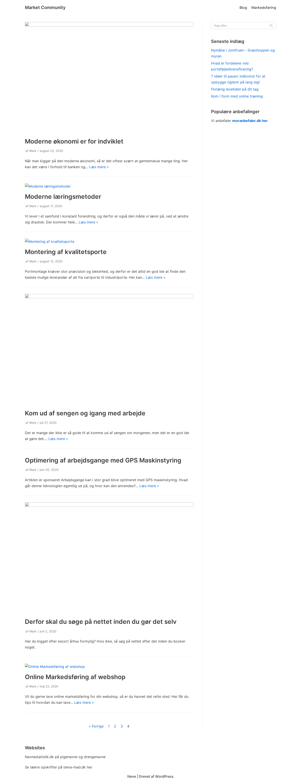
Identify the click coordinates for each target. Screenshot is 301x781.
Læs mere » (99, 167)
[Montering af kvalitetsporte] (49, 241)
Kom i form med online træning (237, 96)
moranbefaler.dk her (250, 120)
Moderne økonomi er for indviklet (74, 141)
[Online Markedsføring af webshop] (55, 666)
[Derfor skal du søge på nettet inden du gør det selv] (109, 505)
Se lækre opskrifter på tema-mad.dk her (58, 767)
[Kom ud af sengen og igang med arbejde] (109, 297)
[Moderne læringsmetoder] (48, 186)
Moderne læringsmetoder (63, 196)
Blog (243, 7)
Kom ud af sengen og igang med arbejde (85, 413)
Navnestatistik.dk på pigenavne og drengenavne (65, 757)
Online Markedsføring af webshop (75, 677)
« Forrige (96, 726)
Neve (131, 776)
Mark (32, 151)
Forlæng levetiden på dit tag (234, 89)
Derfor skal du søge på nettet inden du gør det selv (101, 621)
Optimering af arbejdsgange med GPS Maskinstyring (103, 460)
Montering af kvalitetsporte (66, 252)
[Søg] (271, 25)
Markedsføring (263, 7)
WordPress (164, 776)
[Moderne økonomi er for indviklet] (109, 25)
